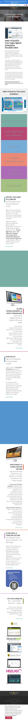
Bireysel (9, 5)
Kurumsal (18, 5)
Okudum (9, 717)
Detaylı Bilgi (9, 246)
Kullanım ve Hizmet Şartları (11, 704)
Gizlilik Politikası (14, 702)
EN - (24, 5)
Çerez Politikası (19, 700)
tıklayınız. (14, 715)
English (20, 704)
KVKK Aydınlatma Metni (10, 700)
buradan (12, 2)
